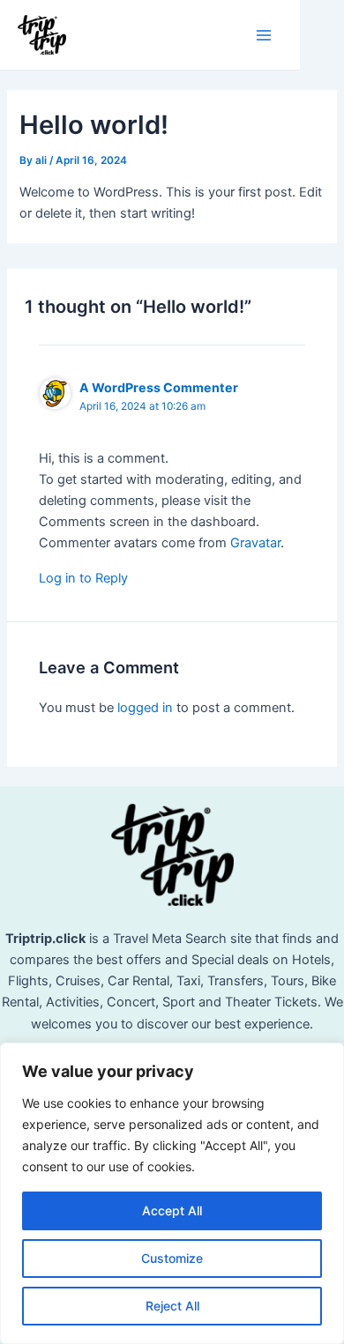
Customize (172, 1258)
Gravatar (255, 543)
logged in (145, 708)
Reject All (172, 1305)
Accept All (172, 1210)
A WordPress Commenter (158, 387)
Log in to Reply (83, 578)
